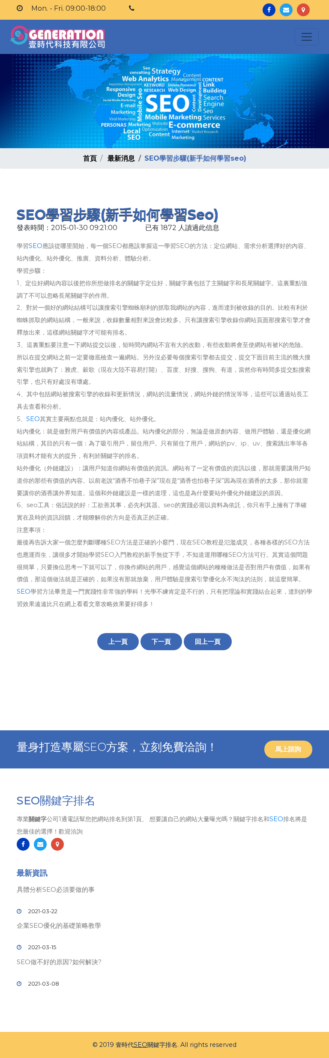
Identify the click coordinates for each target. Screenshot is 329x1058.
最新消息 (121, 158)
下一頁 (161, 641)
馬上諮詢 (288, 749)
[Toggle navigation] (307, 36)
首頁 (90, 158)
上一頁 (118, 641)
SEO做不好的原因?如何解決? (59, 962)
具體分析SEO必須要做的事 (56, 889)
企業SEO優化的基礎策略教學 (59, 925)
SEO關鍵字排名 (56, 800)
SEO (35, 246)
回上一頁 (208, 641)
